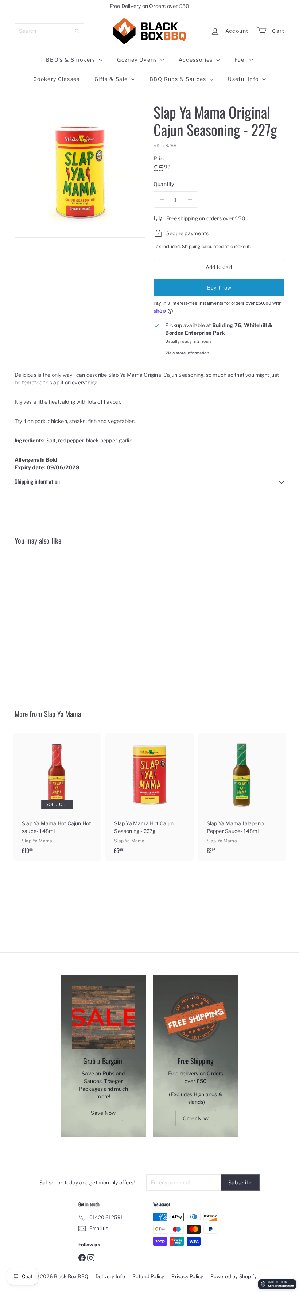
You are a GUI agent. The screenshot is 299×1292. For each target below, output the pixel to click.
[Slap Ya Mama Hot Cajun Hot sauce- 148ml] (57, 797)
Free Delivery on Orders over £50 (150, 6)
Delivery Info (110, 1276)
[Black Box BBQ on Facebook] (82, 1257)
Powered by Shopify (233, 1276)
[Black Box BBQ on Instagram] (90, 1257)
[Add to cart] (50, 579)
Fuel (241, 60)
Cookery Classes (56, 79)
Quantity (164, 184)
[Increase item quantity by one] (190, 199)
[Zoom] (80, 172)
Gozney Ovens (138, 60)
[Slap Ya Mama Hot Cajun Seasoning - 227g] (149, 797)
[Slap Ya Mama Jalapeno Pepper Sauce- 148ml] (241, 797)
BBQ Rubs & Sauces (179, 79)
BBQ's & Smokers (71, 60)
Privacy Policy (187, 1276)
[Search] (77, 30)
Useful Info (244, 79)
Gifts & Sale (111, 79)
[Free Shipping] (195, 1017)
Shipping (191, 246)
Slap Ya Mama (62, 713)
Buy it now (219, 287)
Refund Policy (148, 1276)
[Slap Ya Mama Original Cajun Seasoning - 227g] (34, 621)
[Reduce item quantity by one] (162, 199)
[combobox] (49, 30)
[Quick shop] (50, 564)
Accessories (196, 60)
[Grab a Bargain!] (103, 1017)
